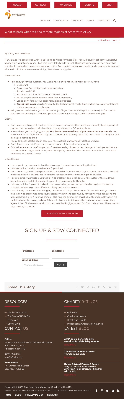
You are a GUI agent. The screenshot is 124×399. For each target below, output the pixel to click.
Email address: (30, 260)
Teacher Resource (17, 312)
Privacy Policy (34, 395)
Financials (13, 320)
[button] (114, 20)
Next (115, 40)
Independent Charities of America (85, 323)
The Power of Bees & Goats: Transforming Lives (79, 352)
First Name (28, 250)
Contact (52, 395)
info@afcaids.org (13, 357)
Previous (105, 40)
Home (8, 395)
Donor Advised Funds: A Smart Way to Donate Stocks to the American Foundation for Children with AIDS (83, 368)
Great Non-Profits (76, 320)
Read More (70, 344)
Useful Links (14, 323)
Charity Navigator (76, 316)
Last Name (58, 250)
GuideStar (72, 312)
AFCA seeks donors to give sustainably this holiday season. (81, 340)
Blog (18, 395)
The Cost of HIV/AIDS (19, 316)
